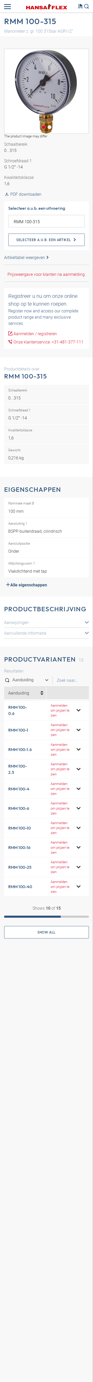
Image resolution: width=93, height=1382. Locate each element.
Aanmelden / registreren (34, 333)
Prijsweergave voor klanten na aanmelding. (46, 274)
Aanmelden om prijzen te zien (60, 710)
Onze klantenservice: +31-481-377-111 (47, 342)
